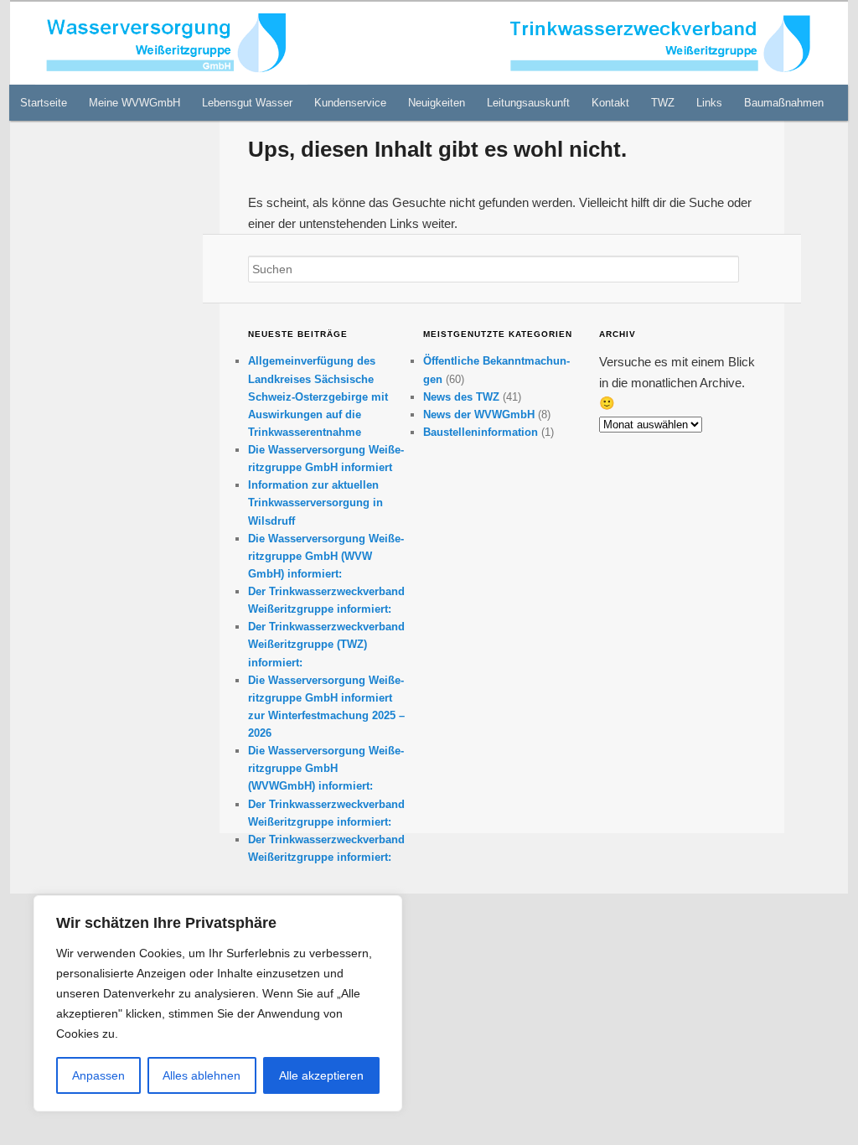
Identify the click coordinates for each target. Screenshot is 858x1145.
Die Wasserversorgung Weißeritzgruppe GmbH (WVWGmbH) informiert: (326, 768)
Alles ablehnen (201, 1075)
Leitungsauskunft (528, 102)
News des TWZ (461, 397)
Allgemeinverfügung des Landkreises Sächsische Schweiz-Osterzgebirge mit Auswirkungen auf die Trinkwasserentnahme (318, 396)
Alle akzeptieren (321, 1075)
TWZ (663, 102)
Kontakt (610, 102)
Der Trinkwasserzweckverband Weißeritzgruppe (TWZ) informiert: (326, 644)
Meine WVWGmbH (134, 102)
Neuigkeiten (436, 102)
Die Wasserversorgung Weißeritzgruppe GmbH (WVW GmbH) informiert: (326, 556)
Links (709, 102)
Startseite (43, 102)
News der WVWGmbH (479, 414)
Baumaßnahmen (784, 102)
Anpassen (98, 1075)
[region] (218, 1003)
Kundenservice (350, 102)
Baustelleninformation (480, 432)
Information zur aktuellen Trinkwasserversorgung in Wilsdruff (315, 502)
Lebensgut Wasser (247, 102)
